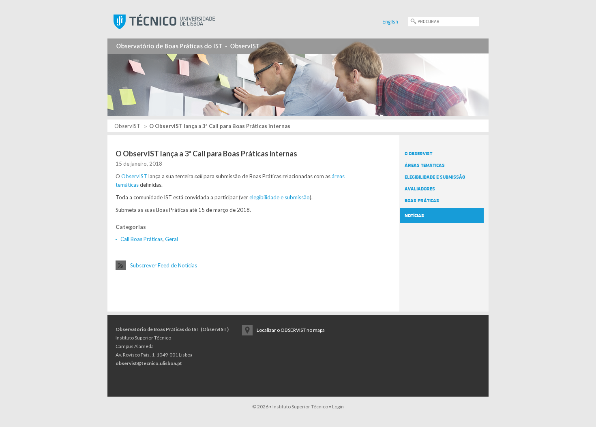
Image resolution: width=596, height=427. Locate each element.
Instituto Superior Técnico (300, 407)
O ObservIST (418, 153)
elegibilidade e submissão (279, 197)
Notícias (414, 215)
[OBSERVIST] (298, 72)
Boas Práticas (422, 200)
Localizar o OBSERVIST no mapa (291, 330)
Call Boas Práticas (141, 239)
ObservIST (127, 126)
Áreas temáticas (425, 165)
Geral (171, 239)
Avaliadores (420, 189)
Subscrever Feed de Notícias (163, 265)
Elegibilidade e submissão (435, 177)
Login (338, 407)
